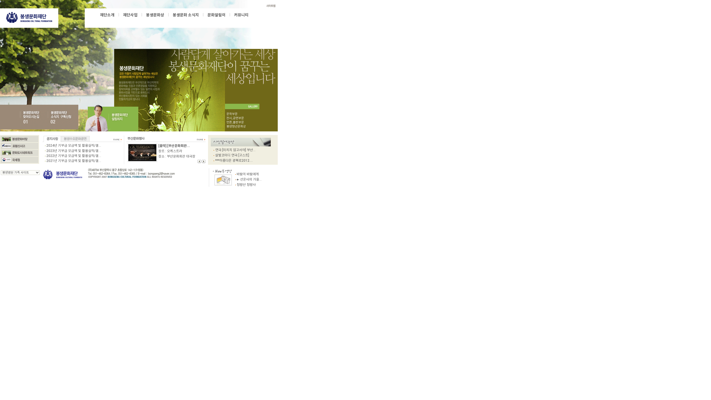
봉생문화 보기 (186, 20)
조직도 (142, 20)
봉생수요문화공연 (211, 20)
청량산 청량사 (246, 185)
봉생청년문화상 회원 (221, 20)
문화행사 (218, 20)
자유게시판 (237, 20)
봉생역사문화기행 (186, 20)
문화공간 (232, 20)
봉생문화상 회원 (196, 20)
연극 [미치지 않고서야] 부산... (235, 150)
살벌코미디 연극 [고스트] (232, 155)
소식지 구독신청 (226, 20)
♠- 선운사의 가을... (249, 179)
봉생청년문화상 (131, 20)
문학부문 (231, 114)
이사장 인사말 (114, 20)
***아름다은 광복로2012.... (234, 160)
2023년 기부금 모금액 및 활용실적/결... (73, 151)
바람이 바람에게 (248, 174)
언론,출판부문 (235, 122)
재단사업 (130, 15)
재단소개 (107, 15)
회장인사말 (158, 20)
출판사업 (149, 20)
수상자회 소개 (176, 20)
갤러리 (241, 20)
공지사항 (222, 20)
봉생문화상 (112, 20)
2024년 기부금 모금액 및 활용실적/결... (73, 146)
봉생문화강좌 (165, 20)
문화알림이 (216, 15)
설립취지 (130, 20)
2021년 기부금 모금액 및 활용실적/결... (73, 161)
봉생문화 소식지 (186, 15)
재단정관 (154, 20)
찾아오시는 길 (171, 20)
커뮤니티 (241, 15)
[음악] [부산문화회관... (174, 146)
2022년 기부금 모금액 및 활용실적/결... (73, 156)
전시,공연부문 (235, 118)
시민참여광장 (206, 20)
